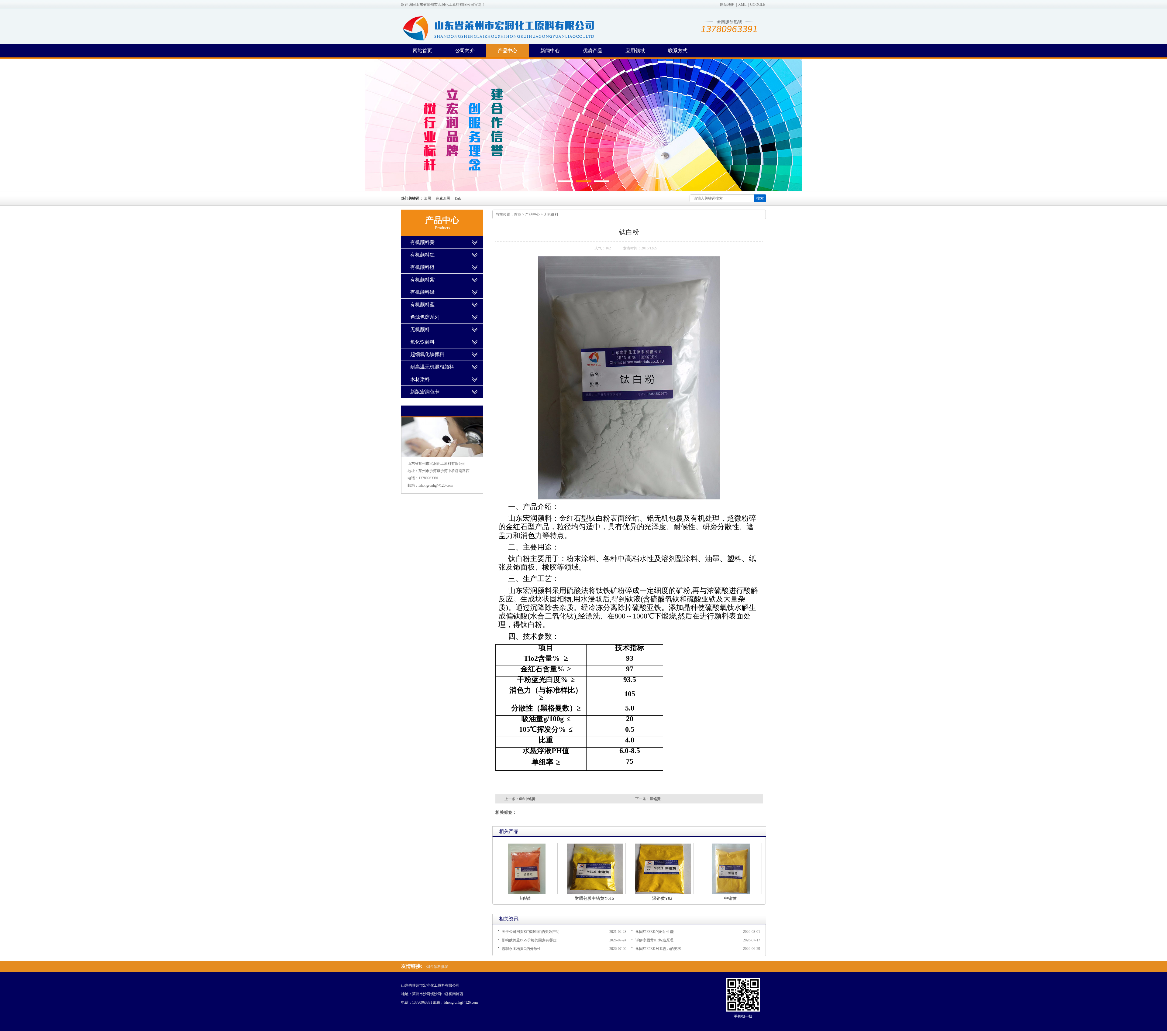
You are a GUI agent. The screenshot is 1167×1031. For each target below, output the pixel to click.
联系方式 (677, 50)
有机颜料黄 (422, 242)
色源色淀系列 (424, 317)
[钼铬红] (526, 869)
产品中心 (507, 50)
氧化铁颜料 (422, 341)
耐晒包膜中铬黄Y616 (594, 898)
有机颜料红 (422, 254)
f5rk (458, 198)
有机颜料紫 (422, 279)
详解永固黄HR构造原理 (654, 940)
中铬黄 (730, 898)
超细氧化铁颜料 (427, 354)
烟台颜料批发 (437, 966)
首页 (517, 214)
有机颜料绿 (422, 292)
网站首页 (422, 50)
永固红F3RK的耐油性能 (654, 932)
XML (742, 4)
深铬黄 (655, 799)
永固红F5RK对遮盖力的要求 (658, 949)
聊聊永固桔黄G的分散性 (521, 949)
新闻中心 (550, 50)
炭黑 (427, 198)
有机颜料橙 (422, 267)
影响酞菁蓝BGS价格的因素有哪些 (529, 940)
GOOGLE (757, 4)
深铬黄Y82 (662, 898)
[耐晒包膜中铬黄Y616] (594, 869)
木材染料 (420, 379)
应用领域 (635, 50)
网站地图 (727, 4)
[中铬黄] (731, 869)
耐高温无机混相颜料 (432, 366)
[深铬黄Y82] (662, 869)
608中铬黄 (527, 799)
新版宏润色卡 (424, 391)
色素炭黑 (443, 198)
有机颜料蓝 (422, 304)
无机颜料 (551, 214)
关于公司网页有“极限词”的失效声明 (530, 932)
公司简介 (465, 50)
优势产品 (592, 50)
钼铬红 (526, 898)
